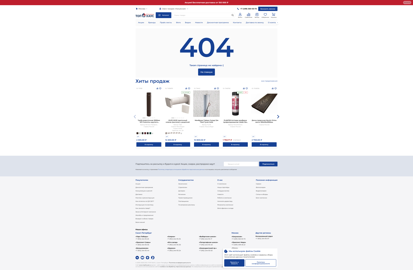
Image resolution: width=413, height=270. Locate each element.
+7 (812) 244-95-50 (206, 250)
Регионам (182, 194)
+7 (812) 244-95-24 (174, 250)
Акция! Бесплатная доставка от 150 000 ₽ (206, 2)
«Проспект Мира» (239, 242)
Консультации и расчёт (144, 191)
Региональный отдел (264, 236)
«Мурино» (171, 248)
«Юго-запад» (172, 242)
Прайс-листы (166, 23)
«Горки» (235, 248)
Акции (141, 23)
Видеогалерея (261, 191)
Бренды (152, 23)
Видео (188, 23)
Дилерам (181, 191)
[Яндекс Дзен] (147, 257)
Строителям (182, 187)
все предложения (269, 81)
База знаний (140, 222)
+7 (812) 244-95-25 (142, 239)
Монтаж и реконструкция (145, 198)
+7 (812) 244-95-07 (262, 239)
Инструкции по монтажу (144, 205)
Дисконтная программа (218, 23)
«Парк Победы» (142, 237)
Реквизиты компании (225, 205)
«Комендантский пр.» (208, 248)
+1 (152, 133)
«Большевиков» (142, 248)
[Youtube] (142, 257)
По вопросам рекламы (186, 205)
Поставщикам (183, 201)
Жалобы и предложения (144, 215)
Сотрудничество (223, 191)
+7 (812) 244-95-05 (142, 245)
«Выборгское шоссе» (207, 237)
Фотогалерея (260, 187)
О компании (273, 23)
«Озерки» (171, 237)
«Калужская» (237, 237)
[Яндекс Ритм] (152, 257)
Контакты (237, 23)
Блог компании (261, 198)
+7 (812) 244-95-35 (174, 239)
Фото (178, 23)
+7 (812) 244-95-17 (205, 239)
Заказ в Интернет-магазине (146, 212)
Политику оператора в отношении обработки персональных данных (181, 169)
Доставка (139, 194)
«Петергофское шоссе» (208, 242)
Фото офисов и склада (225, 208)
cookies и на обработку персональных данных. (175, 266)
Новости (199, 23)
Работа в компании (224, 198)
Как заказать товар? (143, 208)
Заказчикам (182, 184)
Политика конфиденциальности (180, 262)
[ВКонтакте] (137, 257)
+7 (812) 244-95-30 (174, 245)
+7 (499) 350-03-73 (238, 239)
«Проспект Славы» (143, 242)
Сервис (258, 184)
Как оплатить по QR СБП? (145, 201)
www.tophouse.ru (145, 265)
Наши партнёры (223, 187)
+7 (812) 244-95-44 (142, 250)
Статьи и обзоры (262, 194)
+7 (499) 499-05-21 (238, 245)
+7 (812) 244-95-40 (206, 245)
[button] (278, 116)
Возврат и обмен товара (144, 219)
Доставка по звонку (255, 23)
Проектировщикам (185, 198)
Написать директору (224, 201)
